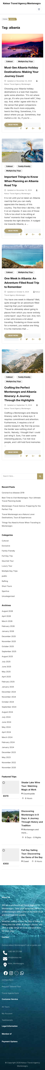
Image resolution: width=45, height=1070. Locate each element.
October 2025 (8, 646)
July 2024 (6, 717)
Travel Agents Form (10, 993)
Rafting (5, 581)
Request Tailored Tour (11, 986)
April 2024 (6, 732)
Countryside (29, 793)
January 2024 (8, 747)
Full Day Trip (7, 556)
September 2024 (9, 707)
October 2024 (8, 702)
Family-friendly (24, 166)
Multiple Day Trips (25, 61)
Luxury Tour (7, 566)
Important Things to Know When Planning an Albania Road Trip (21, 181)
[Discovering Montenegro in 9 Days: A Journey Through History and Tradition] (10, 815)
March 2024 (7, 737)
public (4, 576)
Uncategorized (8, 596)
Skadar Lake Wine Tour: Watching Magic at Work (30, 786)
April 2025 (6, 677)
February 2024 (8, 742)
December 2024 (9, 692)
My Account (7, 1013)
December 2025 (9, 636)
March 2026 (7, 621)
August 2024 (7, 712)
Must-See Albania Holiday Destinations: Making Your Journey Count (21, 72)
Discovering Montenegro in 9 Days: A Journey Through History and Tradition (32, 818)
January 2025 (8, 687)
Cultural (9, 61)
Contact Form (7, 980)
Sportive (5, 591)
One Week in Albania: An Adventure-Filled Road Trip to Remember (21, 282)
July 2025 (6, 661)
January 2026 (8, 631)
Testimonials (7, 1020)
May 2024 (6, 727)
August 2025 (7, 656)
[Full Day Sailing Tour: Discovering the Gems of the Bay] (10, 854)
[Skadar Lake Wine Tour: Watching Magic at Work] (10, 787)
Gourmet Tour (8, 561)
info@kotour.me (14, 957)
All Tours (5, 1007)
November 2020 (9, 767)
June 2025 (6, 666)
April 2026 (6, 616)
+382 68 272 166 (15, 951)
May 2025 (6, 671)
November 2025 (9, 641)
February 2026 (8, 626)
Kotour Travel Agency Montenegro (22, 3)
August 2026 (7, 611)
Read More (13, 125)
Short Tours (7, 586)
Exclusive (6, 546)
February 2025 (8, 682)
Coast (26, 861)
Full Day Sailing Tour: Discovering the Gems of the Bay (32, 854)
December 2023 (9, 752)
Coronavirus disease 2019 (13, 493)
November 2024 (9, 697)
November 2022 (9, 762)
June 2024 (6, 722)
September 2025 (9, 651)
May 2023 (6, 757)
